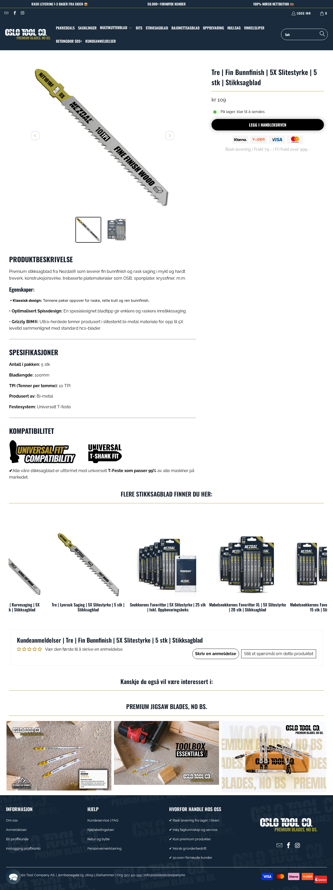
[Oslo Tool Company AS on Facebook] (14, 13)
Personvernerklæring (104, 848)
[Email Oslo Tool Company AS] (6, 13)
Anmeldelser (16, 830)
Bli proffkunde (17, 839)
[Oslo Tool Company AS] (28, 34)
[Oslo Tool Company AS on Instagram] (22, 13)
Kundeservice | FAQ (102, 820)
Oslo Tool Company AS (36, 875)
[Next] (170, 136)
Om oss (12, 820)
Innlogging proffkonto (23, 848)
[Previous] (35, 136)
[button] (116, 28)
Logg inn (304, 13)
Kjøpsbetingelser (100, 830)
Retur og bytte (98, 839)
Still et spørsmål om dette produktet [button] (278, 653)
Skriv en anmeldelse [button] (215, 653)
